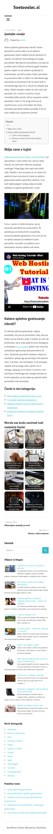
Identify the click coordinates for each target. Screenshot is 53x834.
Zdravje (10, 775)
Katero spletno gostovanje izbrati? (21, 132)
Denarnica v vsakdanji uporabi (30, 675)
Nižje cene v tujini (14, 128)
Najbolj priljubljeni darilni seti (30, 705)
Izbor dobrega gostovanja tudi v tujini (24, 396)
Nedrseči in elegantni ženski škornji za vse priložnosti (32, 690)
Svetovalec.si (26, 7)
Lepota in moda (14, 748)
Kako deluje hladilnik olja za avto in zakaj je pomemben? (32, 660)
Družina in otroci (15, 741)
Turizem (11, 767)
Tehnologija (12, 764)
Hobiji (10, 744)
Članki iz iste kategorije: (21, 135)
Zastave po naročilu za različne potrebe (30, 567)
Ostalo (10, 752)
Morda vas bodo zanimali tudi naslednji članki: (26, 139)
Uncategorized (14, 771)
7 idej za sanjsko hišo (26, 614)
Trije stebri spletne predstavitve (22, 400)
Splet (19, 30)
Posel (10, 756)
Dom (9, 737)
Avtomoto (12, 729)
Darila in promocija (16, 733)
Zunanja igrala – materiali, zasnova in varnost (32, 630)
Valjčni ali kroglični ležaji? (28, 644)
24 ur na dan (22, 346)
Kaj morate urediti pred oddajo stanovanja (30, 583)
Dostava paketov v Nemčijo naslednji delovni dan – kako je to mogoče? (31, 601)
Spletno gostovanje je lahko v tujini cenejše (24, 157)
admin (23, 40)
